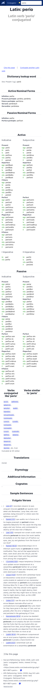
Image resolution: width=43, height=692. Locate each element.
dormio (6, 448)
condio (15, 421)
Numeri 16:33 (11, 546)
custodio (15, 431)
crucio (6, 431)
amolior (7, 408)
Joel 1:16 (9, 532)
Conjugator (11, 3)
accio (6, 402)
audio (15, 408)
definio (6, 435)
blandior (7, 412)
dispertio (7, 445)
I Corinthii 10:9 (11, 561)
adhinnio (14, 402)
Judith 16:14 (10, 634)
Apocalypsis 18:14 (13, 616)
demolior (7, 438)
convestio (7, 428)
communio (8, 418)
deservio (7, 441)
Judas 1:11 (10, 600)
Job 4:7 (9, 506)
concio (6, 421)
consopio (7, 425)
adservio (7, 405)
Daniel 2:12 (10, 519)
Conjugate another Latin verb (20, 69)
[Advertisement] (21, 43)
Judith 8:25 (10, 643)
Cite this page (9, 68)
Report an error (8, 686)
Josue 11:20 (10, 575)
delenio (15, 435)
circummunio (9, 415)
